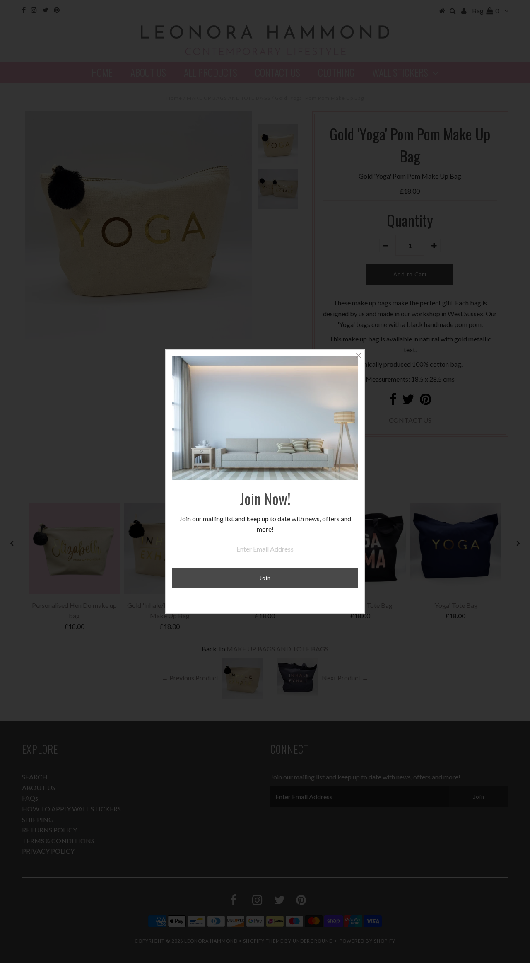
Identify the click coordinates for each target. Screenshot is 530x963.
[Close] (358, 356)
